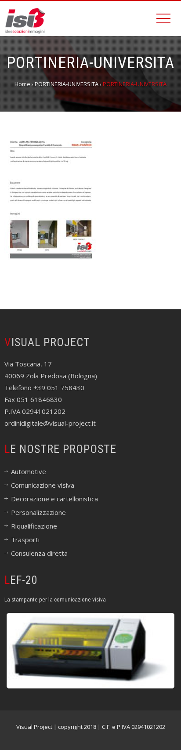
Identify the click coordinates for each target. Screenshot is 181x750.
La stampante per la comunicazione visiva (55, 599)
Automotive (28, 471)
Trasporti (25, 539)
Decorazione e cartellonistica (54, 498)
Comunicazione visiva (42, 485)
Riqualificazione (34, 526)
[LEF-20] (90, 650)
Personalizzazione (38, 512)
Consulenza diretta (39, 553)
